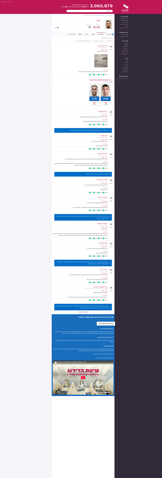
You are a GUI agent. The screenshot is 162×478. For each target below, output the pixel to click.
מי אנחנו (126, 43)
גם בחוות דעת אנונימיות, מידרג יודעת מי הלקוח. (97, 174)
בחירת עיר (107, 82)
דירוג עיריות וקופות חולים (122, 78)
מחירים (126, 64)
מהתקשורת (125, 45)
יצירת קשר (125, 48)
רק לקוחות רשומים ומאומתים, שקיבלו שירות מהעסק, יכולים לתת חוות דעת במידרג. (88, 130)
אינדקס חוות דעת (124, 24)
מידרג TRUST (125, 52)
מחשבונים (126, 66)
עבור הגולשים (125, 34)
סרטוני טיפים (125, 71)
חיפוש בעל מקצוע (124, 18)
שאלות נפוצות (125, 50)
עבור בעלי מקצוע (124, 36)
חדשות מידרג (125, 46)
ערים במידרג (125, 22)
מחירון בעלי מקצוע (124, 28)
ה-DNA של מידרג (124, 54)
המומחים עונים (125, 68)
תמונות (126, 26)
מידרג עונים (125, 70)
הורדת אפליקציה (124, 20)
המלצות (126, 62)
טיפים (127, 60)
